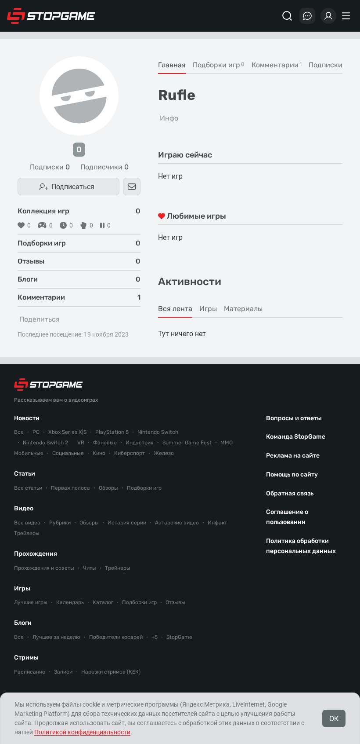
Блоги (23, 623)
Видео (23, 508)
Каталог (103, 602)
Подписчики (104, 167)
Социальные (68, 453)
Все (19, 432)
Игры (22, 588)
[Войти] (328, 16)
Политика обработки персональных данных (301, 546)
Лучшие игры (30, 602)
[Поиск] (287, 16)
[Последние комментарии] (307, 16)
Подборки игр (144, 488)
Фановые (105, 443)
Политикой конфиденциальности (82, 732)
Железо (164, 453)
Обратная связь (289, 493)
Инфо (169, 118)
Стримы (26, 657)
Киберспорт (129, 453)
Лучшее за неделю (56, 637)
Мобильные (28, 453)
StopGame (179, 637)
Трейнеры (117, 568)
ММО (226, 443)
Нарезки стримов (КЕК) (110, 672)
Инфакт (217, 523)
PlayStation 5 (112, 432)
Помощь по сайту (292, 474)
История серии (127, 523)
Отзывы (175, 602)
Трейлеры (27, 533)
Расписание (29, 672)
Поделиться (39, 319)
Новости (27, 418)
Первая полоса (70, 488)
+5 (154, 637)
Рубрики (60, 523)
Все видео (27, 523)
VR (80, 443)
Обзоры (108, 488)
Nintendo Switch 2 (45, 443)
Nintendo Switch (157, 432)
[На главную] (51, 16)
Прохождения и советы (44, 568)
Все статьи (28, 488)
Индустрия (140, 443)
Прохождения (35, 553)
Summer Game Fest (187, 443)
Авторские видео (177, 523)
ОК (333, 719)
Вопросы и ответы (294, 418)
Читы (89, 568)
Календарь (70, 602)
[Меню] (347, 16)
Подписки (50, 167)
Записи (63, 672)
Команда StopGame (295, 436)
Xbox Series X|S (67, 432)
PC (36, 432)
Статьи (24, 473)
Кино (99, 453)
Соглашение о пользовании (287, 517)
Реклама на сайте (293, 455)
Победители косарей (116, 637)
